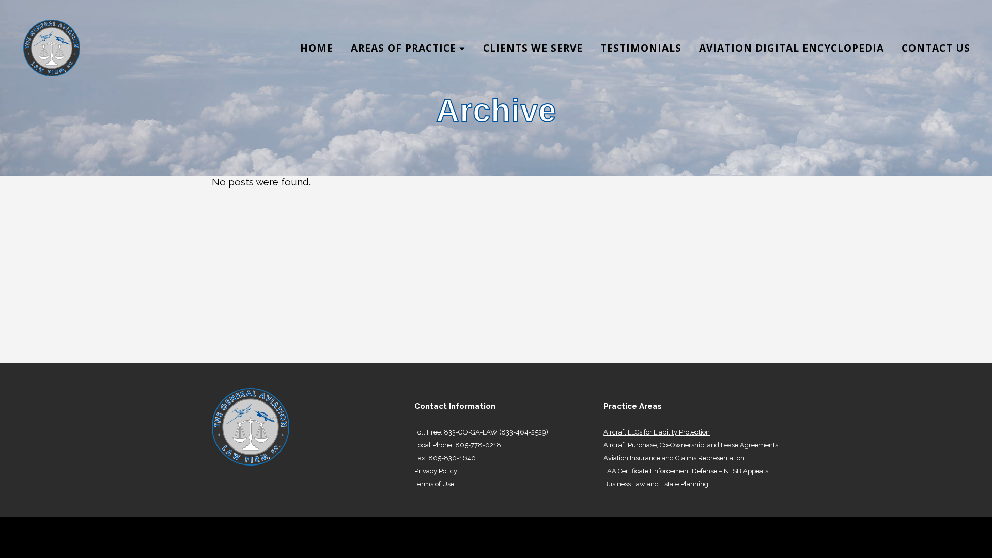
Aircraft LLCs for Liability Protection (656, 432)
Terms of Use (434, 484)
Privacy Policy (435, 471)
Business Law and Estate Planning (655, 484)
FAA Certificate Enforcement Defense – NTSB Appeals (685, 471)
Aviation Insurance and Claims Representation (674, 458)
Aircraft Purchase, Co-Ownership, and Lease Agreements (690, 445)
